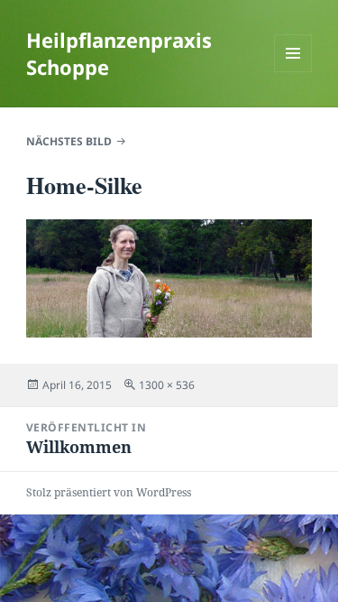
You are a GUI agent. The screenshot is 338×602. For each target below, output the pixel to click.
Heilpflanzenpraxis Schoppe (119, 53)
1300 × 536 (167, 385)
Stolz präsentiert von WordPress (108, 492)
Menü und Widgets (293, 71)
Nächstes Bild (69, 141)
